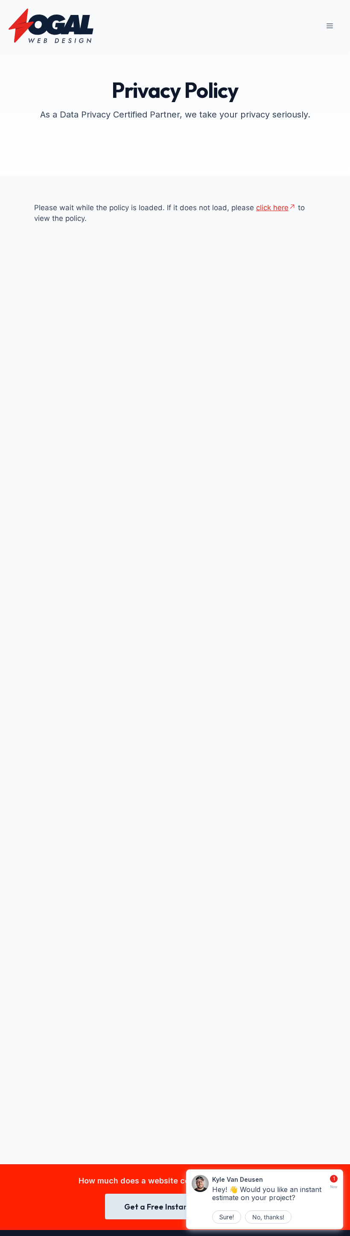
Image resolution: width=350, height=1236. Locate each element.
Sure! (226, 1217)
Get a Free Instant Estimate (175, 1207)
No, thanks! (268, 1217)
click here (272, 207)
